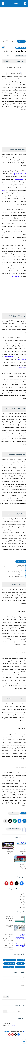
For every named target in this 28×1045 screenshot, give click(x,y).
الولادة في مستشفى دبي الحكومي (15, 572)
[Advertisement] (14, 24)
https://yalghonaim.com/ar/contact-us (14, 427)
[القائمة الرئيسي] (25, 3)
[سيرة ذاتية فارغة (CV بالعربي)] (19, 919)
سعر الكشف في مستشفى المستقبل (8, 852)
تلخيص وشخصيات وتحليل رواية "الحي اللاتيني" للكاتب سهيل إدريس (8, 938)
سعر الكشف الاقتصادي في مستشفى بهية (22, 866)
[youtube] (11, 883)
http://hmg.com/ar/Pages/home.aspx (14, 549)
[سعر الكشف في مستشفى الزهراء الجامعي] (19, 946)
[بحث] (3, 3)
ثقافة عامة (21, 960)
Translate (14, 1025)
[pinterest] (6, 883)
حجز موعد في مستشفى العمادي (9, 41)
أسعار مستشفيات (20, 47)
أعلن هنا (22, 894)
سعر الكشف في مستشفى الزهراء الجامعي (8, 947)
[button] (19, 821)
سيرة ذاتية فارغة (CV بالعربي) (9, 919)
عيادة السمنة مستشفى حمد (16, 576)
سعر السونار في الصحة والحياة (22, 852)
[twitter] (17, 883)
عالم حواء (21, 967)
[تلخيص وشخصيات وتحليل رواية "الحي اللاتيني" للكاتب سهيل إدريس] (19, 937)
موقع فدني (14, 3)
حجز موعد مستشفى (10, 960)
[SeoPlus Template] (23, 1031)
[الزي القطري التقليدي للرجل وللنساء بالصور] (19, 928)
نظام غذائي (10, 967)
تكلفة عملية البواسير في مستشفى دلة (14, 567)
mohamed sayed (19, 55)
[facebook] (22, 883)
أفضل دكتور (21, 963)
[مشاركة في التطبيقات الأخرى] (5, 821)
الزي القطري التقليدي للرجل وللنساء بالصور (9, 929)
